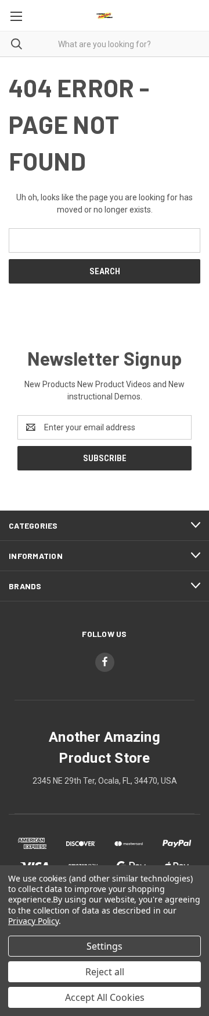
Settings (104, 946)
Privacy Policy (33, 920)
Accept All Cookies (105, 997)
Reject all (104, 971)
